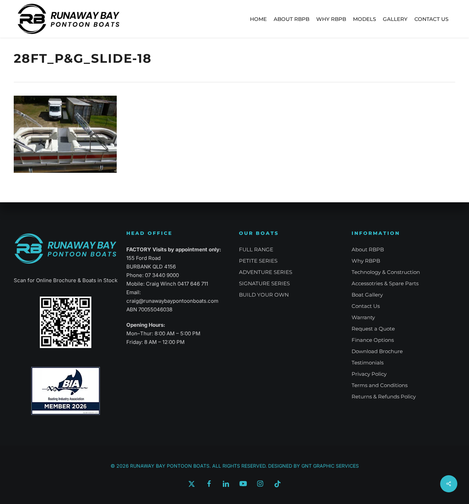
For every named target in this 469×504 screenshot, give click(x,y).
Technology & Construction (386, 272)
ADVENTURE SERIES (265, 272)
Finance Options (373, 340)
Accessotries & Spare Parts (385, 283)
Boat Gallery (367, 294)
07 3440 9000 (162, 275)
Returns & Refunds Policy (384, 396)
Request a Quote (373, 328)
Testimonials (368, 362)
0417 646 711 (193, 283)
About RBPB (368, 249)
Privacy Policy (369, 374)
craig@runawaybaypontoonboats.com (172, 301)
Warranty (363, 317)
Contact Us (366, 306)
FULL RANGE (256, 249)
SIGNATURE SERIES (264, 283)
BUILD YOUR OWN (264, 294)
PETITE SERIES (258, 260)
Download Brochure (377, 351)
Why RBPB (366, 260)
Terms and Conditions (380, 385)
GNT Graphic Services (330, 466)
